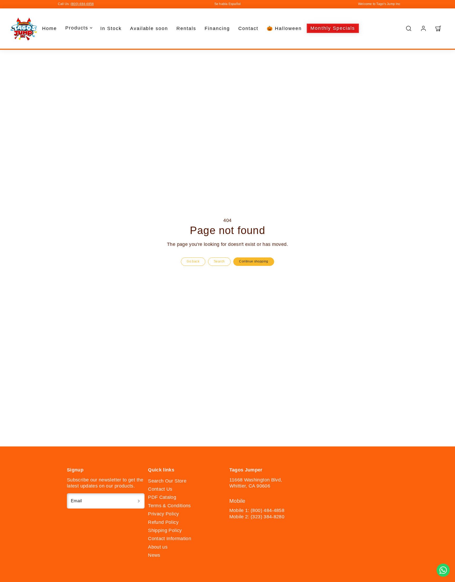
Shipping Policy (165, 530)
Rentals (186, 28)
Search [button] (219, 261)
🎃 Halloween (284, 28)
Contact (248, 28)
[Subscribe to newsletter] (139, 501)
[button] (408, 28)
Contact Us (160, 489)
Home (49, 28)
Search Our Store (167, 481)
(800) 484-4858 (82, 4)
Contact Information (169, 538)
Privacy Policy (163, 513)
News (154, 555)
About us (157, 547)
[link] (423, 28)
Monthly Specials (332, 28)
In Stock (111, 28)
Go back (193, 261)
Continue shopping (253, 261)
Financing (217, 28)
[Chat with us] (443, 570)
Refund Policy (163, 522)
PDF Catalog (162, 497)
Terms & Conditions (169, 505)
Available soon (149, 28)
